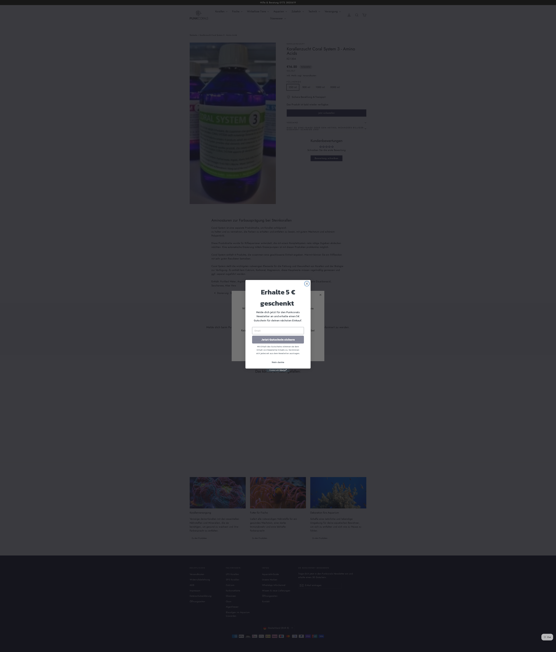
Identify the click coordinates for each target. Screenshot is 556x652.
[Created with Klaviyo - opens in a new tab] (278, 370)
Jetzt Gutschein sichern (278, 339)
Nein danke (278, 362)
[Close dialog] (306, 283)
